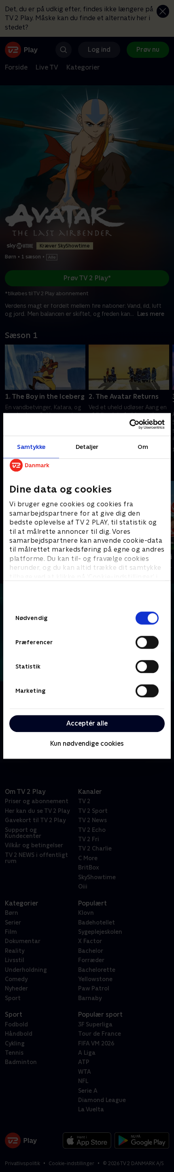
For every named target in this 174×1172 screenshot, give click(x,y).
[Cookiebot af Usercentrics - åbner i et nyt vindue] (129, 424)
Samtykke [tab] (31, 446)
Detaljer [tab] (87, 446)
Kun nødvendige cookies (87, 743)
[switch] (147, 642)
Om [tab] (143, 446)
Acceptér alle (87, 723)
